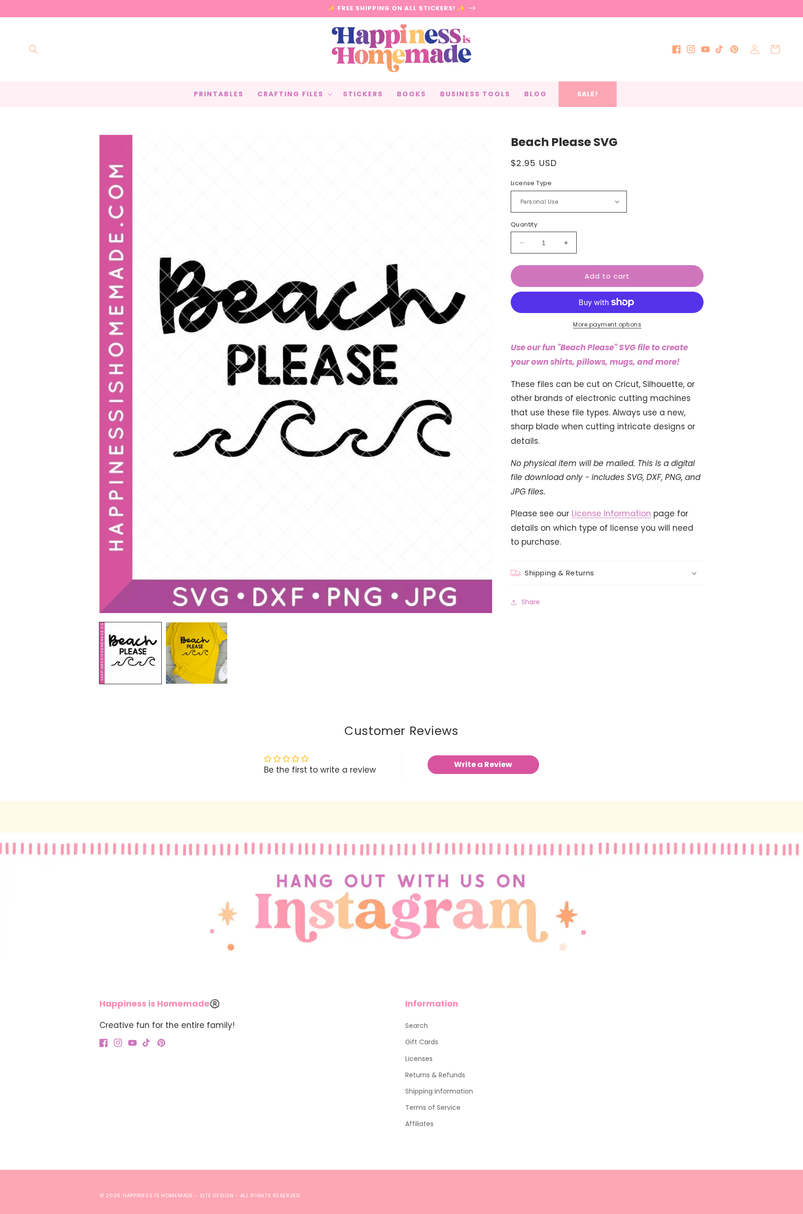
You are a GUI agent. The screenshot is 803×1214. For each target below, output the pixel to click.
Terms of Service (433, 1107)
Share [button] (530, 602)
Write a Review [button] (483, 764)
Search (416, 1025)
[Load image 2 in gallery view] (197, 653)
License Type (531, 183)
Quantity (524, 224)
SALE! (587, 94)
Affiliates (419, 1123)
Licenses (419, 1058)
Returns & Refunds (435, 1075)
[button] (33, 49)
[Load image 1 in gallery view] (130, 653)
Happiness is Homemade (158, 1195)
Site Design (217, 1195)
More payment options (607, 324)
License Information (611, 513)
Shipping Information (439, 1091)
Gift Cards (421, 1042)
